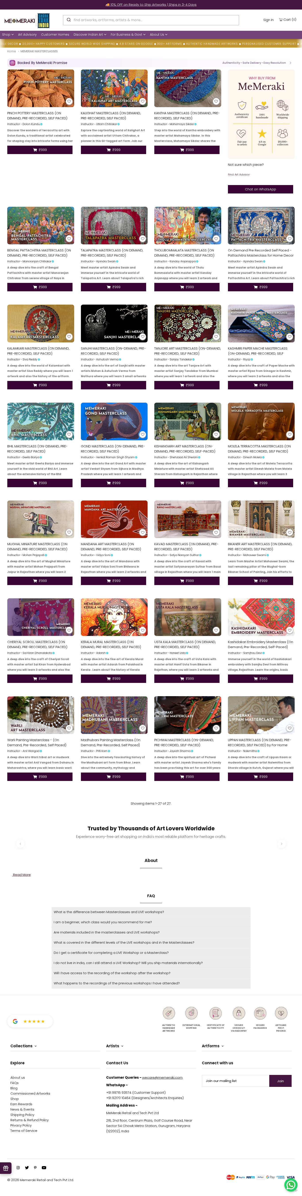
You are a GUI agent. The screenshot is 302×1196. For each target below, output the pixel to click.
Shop (6, 34)
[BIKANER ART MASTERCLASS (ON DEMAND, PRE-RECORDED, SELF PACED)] (261, 519)
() (289, 19)
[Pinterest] (35, 1168)
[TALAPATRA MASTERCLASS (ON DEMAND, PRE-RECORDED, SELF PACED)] (114, 225)
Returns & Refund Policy (29, 1120)
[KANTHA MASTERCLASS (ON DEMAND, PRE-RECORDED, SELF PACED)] (187, 88)
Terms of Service (23, 1130)
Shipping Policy (22, 1114)
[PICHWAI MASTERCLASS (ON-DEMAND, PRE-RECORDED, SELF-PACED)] (187, 715)
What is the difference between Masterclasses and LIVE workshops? (109, 912)
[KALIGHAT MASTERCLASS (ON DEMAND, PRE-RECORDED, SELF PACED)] (114, 88)
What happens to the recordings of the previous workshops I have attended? (117, 983)
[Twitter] (27, 1168)
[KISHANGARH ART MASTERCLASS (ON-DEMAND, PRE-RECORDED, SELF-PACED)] (187, 421)
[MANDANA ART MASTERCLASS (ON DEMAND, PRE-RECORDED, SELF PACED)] (114, 519)
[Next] (281, 844)
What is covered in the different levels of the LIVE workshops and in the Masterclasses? (124, 942)
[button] (151, 62)
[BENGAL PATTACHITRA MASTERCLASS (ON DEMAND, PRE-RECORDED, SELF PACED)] (40, 225)
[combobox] (151, 20)
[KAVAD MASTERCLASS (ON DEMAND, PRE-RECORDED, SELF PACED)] (187, 519)
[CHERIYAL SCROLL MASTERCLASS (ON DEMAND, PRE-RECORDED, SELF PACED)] (40, 617)
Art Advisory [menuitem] (27, 34)
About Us (157, 34)
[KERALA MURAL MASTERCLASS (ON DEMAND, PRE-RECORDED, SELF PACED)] (114, 617)
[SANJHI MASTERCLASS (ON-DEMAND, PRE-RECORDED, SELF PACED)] (114, 323)
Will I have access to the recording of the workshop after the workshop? (112, 973)
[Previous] (20, 844)
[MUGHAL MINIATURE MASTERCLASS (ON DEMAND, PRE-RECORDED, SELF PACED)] (40, 519)
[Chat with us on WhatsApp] (291, 1185)
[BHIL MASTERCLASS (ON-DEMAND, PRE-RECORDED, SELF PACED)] (40, 421)
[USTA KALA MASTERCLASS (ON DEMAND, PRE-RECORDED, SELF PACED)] (187, 617)
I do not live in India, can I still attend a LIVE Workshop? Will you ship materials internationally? (128, 962)
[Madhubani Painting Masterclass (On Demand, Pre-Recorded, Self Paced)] (114, 715)
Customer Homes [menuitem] (55, 34)
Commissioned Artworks (30, 1093)
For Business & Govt (126, 34)
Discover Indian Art (88, 34)
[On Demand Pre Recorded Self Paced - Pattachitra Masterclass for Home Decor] (261, 225)
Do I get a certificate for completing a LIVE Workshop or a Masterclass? (111, 952)
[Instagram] (18, 1168)
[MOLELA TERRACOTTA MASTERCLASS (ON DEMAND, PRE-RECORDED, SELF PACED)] (261, 421)
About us (17, 1077)
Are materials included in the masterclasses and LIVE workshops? (107, 932)
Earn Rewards (21, 1104)
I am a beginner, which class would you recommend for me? (103, 922)
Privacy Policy (21, 1125)
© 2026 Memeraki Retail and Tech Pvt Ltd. (40, 1180)
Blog (13, 1088)
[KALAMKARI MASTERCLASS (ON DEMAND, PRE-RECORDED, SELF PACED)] (40, 323)
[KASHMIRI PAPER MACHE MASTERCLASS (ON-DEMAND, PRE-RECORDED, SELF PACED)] (261, 323)
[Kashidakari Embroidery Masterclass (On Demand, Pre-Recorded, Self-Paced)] (261, 617)
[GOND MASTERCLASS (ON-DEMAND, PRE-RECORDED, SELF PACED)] (114, 421)
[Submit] (68, 19)
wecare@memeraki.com (162, 1077)
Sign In (268, 19)
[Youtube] (44, 1168)
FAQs (14, 1082)
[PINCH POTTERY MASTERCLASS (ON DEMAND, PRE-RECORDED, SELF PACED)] (40, 88)
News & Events (22, 1109)
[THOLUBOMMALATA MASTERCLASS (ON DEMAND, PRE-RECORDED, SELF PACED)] (187, 225)
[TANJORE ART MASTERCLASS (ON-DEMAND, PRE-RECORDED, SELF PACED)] (187, 323)
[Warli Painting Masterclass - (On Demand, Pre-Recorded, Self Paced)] (40, 715)
